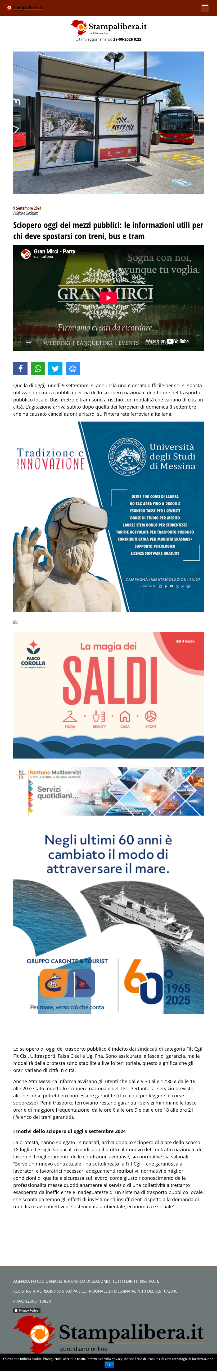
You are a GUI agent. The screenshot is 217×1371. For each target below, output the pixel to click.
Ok (109, 1365)
